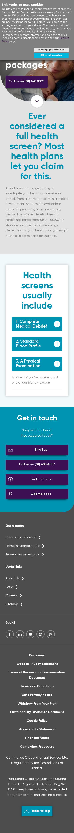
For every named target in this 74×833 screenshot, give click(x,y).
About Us (12, 578)
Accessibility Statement (37, 729)
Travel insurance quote (22, 554)
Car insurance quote (21, 537)
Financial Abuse (37, 738)
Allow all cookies (51, 55)
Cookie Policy (37, 721)
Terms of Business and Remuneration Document (37, 675)
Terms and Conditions (37, 686)
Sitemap (12, 604)
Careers (11, 595)
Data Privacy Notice (37, 695)
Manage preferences (51, 49)
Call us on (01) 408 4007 (37, 464)
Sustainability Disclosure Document (37, 712)
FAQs (9, 587)
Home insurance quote (23, 546)
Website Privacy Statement (37, 664)
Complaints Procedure (37, 746)
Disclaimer (37, 655)
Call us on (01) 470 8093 (26, 81)
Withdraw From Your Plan (37, 703)
